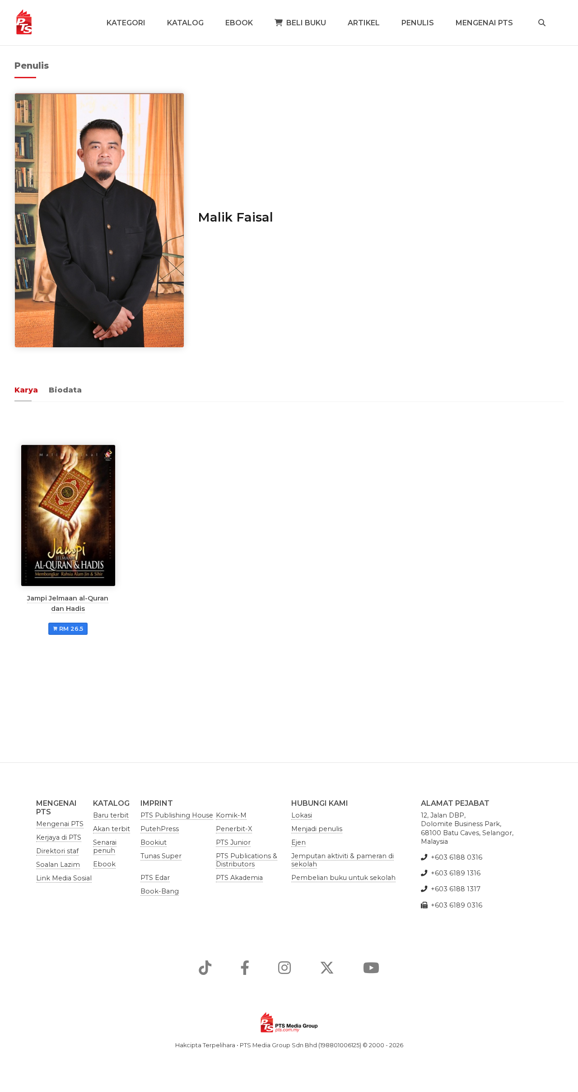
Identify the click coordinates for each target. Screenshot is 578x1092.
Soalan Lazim (58, 864)
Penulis (417, 23)
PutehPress (159, 829)
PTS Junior (233, 842)
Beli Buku (306, 23)
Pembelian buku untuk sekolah (343, 878)
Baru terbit (111, 815)
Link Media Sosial (64, 878)
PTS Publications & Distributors (246, 860)
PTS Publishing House (176, 815)
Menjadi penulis (316, 829)
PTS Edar (155, 878)
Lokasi (301, 815)
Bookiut (153, 842)
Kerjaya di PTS (58, 837)
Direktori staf (57, 851)
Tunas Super (161, 856)
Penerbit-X (234, 829)
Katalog (185, 23)
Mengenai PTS (484, 23)
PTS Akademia (239, 878)
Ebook (239, 23)
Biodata (65, 390)
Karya (26, 390)
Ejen (298, 842)
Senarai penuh (105, 846)
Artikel (364, 23)
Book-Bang (159, 891)
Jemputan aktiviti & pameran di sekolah (342, 860)
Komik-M (231, 815)
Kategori (126, 23)
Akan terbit (111, 829)
